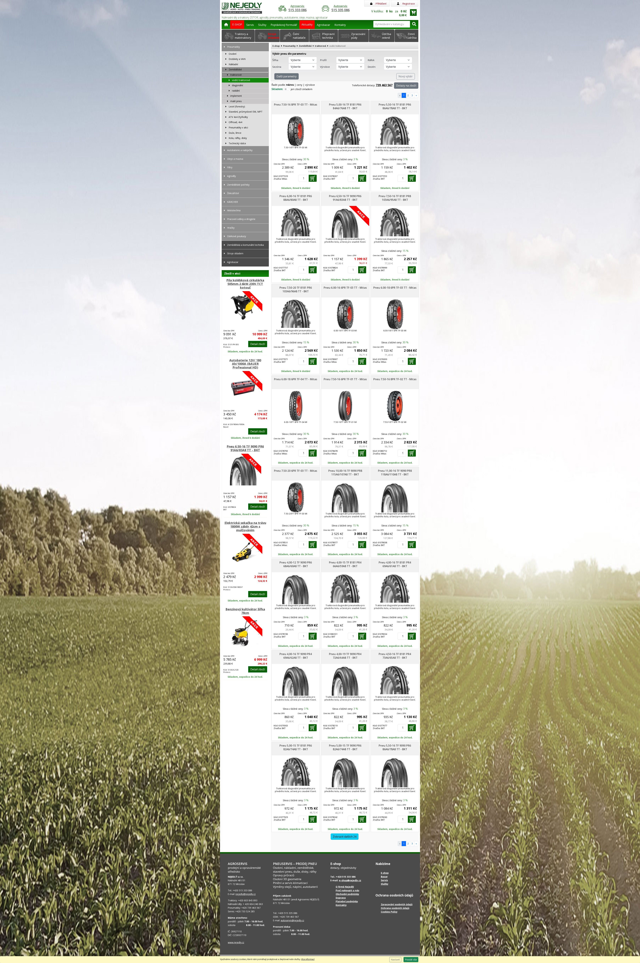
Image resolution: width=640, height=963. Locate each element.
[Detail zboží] (245, 307)
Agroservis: (297, 8)
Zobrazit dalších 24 (344, 836)
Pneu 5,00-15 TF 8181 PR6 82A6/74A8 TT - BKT (296, 747)
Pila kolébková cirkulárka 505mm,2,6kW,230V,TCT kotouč (245, 283)
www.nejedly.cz (236, 942)
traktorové (320, 45)
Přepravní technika (328, 36)
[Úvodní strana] (242, 7)
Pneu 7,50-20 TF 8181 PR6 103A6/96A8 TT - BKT (296, 289)
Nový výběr (405, 76)
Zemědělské (305, 45)
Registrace (408, 3)
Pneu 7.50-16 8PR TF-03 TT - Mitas (295, 104)
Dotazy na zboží (406, 85)
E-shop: (276, 45)
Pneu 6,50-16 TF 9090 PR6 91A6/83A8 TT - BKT (245, 448)
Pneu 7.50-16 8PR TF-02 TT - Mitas (394, 379)
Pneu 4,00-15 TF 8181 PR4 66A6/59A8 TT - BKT (345, 564)
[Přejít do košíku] (413, 12)
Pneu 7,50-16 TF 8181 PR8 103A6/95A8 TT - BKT (395, 198)
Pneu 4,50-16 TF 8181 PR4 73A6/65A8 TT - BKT (395, 656)
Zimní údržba (412, 36)
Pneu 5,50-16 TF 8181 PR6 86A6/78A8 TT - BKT (395, 106)
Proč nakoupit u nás (347, 890)
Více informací (307, 959)
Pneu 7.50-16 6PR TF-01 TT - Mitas (345, 379)
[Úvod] (226, 24)
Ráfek (371, 60)
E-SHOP (237, 24)
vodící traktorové (337, 45)
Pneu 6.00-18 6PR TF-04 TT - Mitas (295, 379)
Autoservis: (341, 8)
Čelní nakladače (299, 36)
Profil (323, 60)
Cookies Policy (389, 911)
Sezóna (276, 66)
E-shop (385, 872)
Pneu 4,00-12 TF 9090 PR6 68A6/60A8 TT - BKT (296, 564)
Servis (250, 25)
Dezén (372, 66)
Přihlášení (380, 3)
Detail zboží (257, 344)
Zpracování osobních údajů (396, 904)
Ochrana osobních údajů (395, 908)
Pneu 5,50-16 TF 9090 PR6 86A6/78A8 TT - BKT (395, 747)
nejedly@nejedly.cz (246, 894)
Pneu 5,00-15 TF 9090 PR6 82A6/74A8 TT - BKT (345, 747)
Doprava (341, 897)
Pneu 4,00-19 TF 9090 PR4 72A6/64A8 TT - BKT (345, 656)
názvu (290, 84)
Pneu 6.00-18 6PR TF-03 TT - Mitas (394, 287)
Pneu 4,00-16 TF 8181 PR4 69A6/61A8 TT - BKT (395, 564)
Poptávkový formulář (284, 25)
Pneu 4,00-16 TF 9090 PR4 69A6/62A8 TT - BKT (296, 656)
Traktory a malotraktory (243, 36)
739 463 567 (384, 85)
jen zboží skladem (301, 89)
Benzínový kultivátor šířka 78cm (245, 611)
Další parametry (286, 76)
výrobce (310, 84)
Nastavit (395, 959)
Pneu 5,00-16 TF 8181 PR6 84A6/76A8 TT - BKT (345, 106)
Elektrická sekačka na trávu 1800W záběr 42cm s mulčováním (245, 526)
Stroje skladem (273, 36)
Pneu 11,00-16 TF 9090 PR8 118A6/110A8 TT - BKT (395, 472)
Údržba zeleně (386, 36)
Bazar (384, 876)
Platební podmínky (347, 901)
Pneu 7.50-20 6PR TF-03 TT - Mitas (295, 471)
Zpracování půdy (358, 36)
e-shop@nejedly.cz (350, 880)
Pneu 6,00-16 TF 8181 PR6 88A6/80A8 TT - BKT (296, 198)
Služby (262, 25)
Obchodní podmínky (347, 894)
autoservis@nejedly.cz (292, 920)
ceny (299, 84)
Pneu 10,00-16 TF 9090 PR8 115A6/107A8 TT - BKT (345, 472)
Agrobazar (323, 25)
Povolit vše (411, 959)
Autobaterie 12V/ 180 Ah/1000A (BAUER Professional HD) (245, 364)
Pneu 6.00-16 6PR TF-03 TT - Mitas (345, 287)
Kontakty (340, 25)
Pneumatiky (289, 45)
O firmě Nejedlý (345, 886)
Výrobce (325, 66)
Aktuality (307, 24)
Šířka (275, 60)
